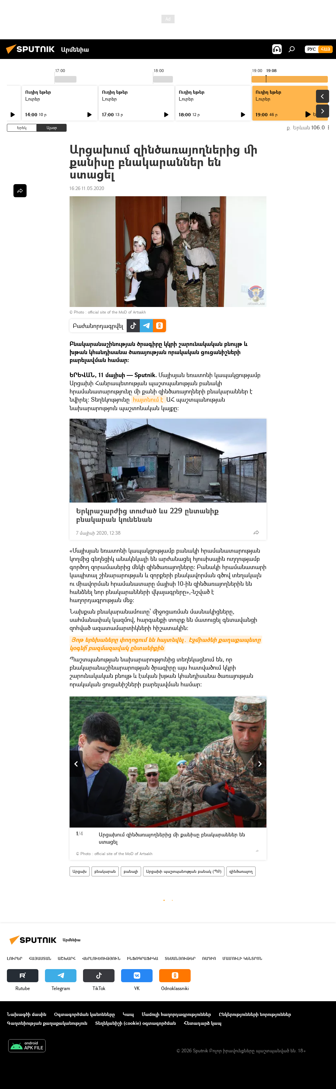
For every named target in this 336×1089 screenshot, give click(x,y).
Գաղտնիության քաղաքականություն (47, 1023)
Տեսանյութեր (180, 958)
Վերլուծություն (101, 958)
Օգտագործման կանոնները (84, 1014)
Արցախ (80, 871)
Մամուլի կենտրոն (242, 958)
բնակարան (105, 871)
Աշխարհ (66, 958)
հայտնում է (149, 399)
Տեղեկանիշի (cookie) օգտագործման (135, 1023)
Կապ (128, 1014)
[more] (256, 532)
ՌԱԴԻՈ (209, 958)
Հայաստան (40, 958)
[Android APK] (27, 1046)
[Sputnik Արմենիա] (32, 54)
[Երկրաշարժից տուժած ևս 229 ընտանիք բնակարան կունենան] (168, 461)
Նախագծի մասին (26, 1014)
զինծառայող (241, 871)
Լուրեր (32, 99)
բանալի (131, 871)
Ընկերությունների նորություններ (255, 1014)
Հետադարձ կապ (202, 1023)
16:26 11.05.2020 (87, 188)
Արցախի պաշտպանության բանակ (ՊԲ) (183, 871)
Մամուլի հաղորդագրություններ (176, 1014)
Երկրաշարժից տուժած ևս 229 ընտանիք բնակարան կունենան (147, 515)
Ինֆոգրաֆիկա (142, 958)
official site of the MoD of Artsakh (117, 312)
